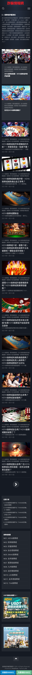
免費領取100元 (24, 672)
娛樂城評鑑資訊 (8, 71)
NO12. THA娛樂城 (11, 583)
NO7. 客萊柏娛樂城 (11, 563)
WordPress (15, 668)
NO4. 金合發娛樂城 (11, 550)
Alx (26, 668)
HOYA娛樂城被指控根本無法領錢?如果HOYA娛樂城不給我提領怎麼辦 (15, 323)
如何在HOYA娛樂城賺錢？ (12, 110)
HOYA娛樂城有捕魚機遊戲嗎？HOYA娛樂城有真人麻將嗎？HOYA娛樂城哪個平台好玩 (15, 360)
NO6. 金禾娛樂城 (10, 559)
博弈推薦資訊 (16, 67)
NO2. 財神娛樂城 (10, 542)
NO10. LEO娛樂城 (10, 575)
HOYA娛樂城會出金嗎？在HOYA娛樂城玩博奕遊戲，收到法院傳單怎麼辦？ (16, 467)
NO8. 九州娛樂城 (10, 567)
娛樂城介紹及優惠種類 (20, 69)
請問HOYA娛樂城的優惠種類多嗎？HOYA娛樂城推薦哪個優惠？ (15, 285)
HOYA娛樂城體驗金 (10, 213)
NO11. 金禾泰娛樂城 (12, 579)
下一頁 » (16, 484)
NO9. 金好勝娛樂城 (11, 571)
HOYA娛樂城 (7, 67)
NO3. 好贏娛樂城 (10, 546)
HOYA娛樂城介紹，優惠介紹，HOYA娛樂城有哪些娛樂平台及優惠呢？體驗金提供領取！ (15, 248)
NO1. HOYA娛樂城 (11, 538)
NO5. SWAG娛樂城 (11, 555)
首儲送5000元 (8, 672)
